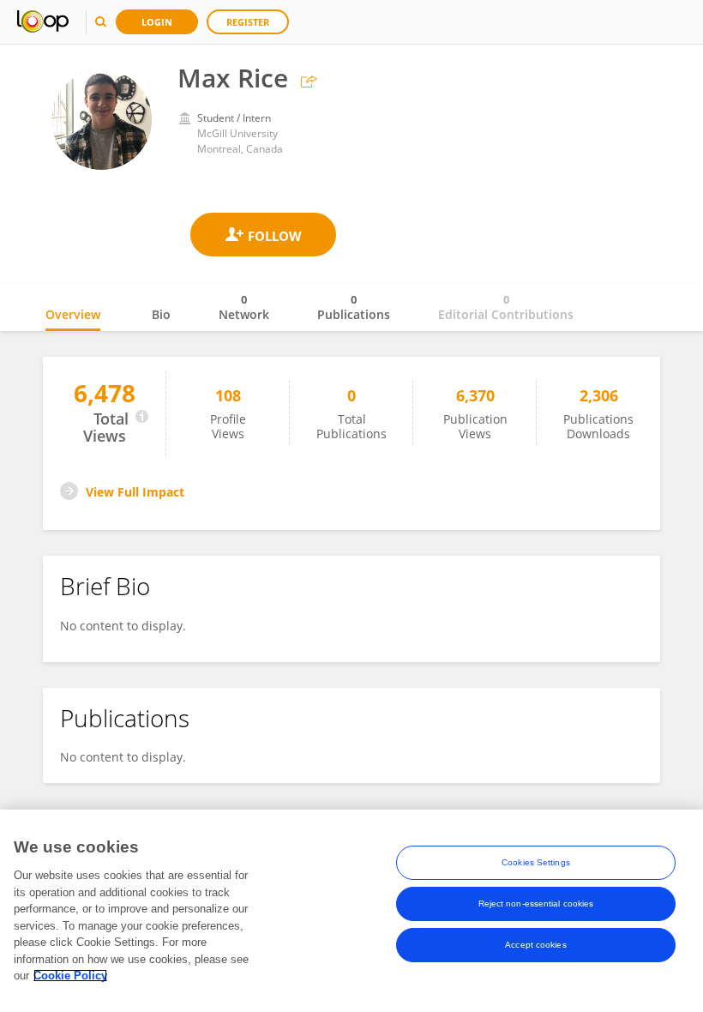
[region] (351, 911)
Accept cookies (535, 944)
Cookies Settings (536, 862)
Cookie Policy (70, 975)
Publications (353, 307)
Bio (161, 314)
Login (156, 21)
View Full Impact (135, 492)
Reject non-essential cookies (536, 903)
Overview (72, 314)
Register (247, 21)
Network (244, 307)
